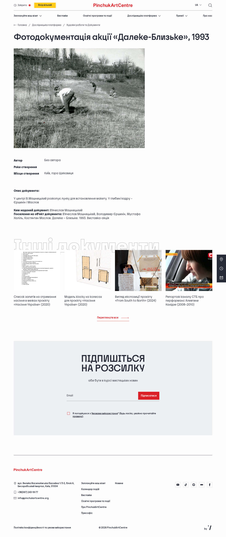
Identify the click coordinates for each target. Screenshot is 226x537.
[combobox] (198, 5)
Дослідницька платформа (142, 15)
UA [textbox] (196, 5)
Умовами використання (104, 413)
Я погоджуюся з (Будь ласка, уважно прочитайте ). (114, 415)
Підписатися (149, 395)
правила (77, 416)
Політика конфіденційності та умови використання (42, 527)
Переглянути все (107, 317)
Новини (119, 483)
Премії (180, 15)
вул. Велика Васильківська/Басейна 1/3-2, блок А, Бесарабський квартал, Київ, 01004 (46, 485)
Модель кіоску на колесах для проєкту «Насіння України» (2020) (83, 300)
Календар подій (90, 489)
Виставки (62, 15)
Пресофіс (87, 513)
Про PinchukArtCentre (94, 507)
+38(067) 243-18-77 (28, 492)
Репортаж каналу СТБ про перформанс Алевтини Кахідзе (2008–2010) (185, 300)
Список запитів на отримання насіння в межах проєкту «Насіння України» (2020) (35, 300)
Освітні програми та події (97, 15)
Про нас (207, 15)
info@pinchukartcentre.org (33, 498)
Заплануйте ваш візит (26, 15)
